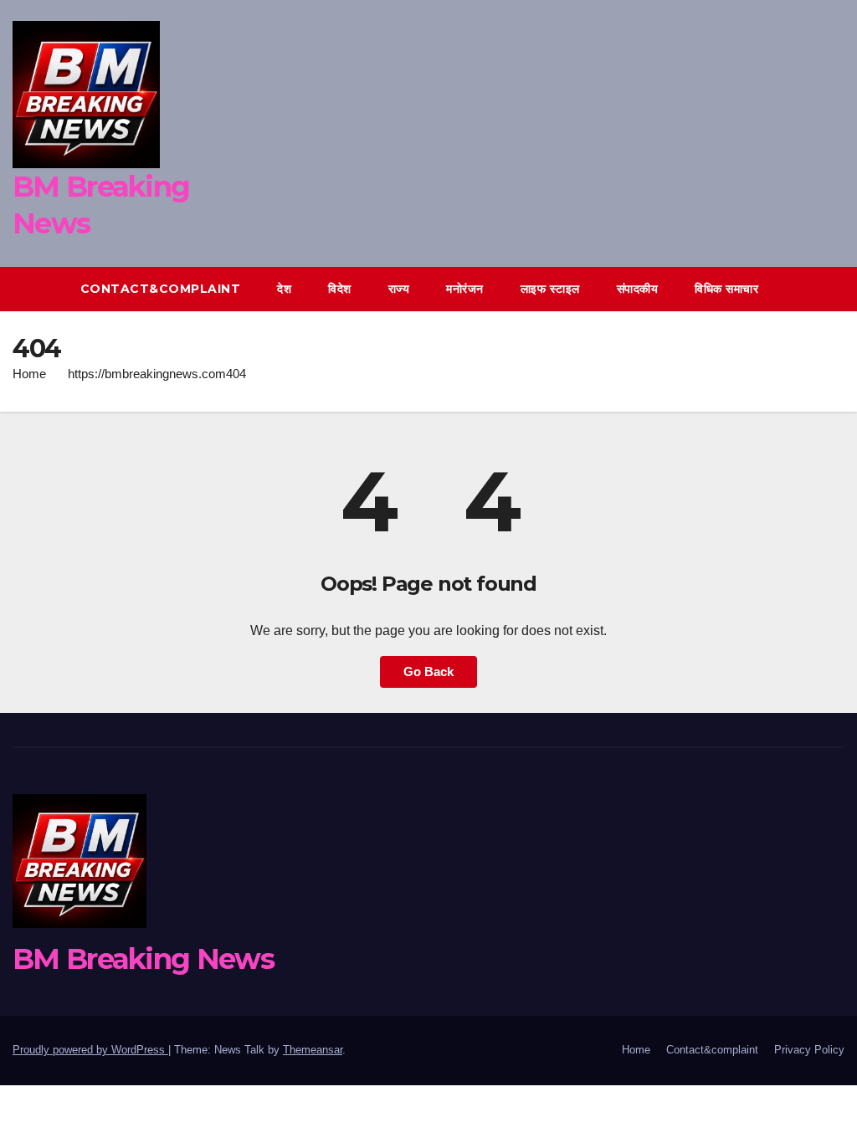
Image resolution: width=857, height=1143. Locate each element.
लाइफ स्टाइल (550, 288)
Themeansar (312, 1049)
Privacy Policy (809, 1049)
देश (284, 288)
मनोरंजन (465, 288)
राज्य (399, 288)
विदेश (340, 288)
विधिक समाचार (726, 288)
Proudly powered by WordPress (90, 1049)
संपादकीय (638, 288)
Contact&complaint (160, 288)
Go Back (428, 671)
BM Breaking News (143, 958)
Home (29, 373)
